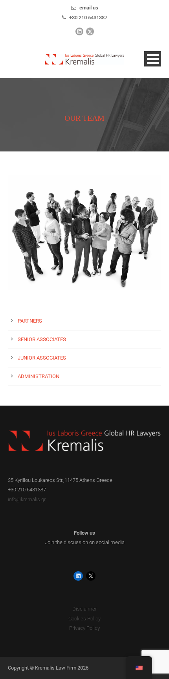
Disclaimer (84, 609)
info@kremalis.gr (27, 499)
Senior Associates (42, 339)
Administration (38, 376)
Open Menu (152, 58)
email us (88, 8)
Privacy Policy (84, 628)
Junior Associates (42, 358)
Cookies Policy (84, 619)
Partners (30, 321)
